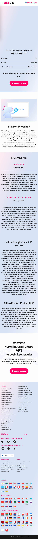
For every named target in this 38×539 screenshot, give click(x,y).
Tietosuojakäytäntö (21, 463)
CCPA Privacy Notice (21, 465)
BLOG (25, 434)
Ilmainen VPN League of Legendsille (25, 392)
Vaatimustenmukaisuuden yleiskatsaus (24, 461)
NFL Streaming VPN (22, 407)
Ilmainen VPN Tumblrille (6, 419)
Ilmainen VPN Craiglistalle (6, 416)
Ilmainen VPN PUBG (22, 396)
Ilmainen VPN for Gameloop (24, 390)
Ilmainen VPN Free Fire (23, 388)
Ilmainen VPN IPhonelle (6, 392)
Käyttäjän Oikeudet (21, 469)
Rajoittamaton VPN (5, 471)
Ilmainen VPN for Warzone (23, 398)
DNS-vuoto (3, 425)
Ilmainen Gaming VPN (22, 386)
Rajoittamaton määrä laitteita (7, 469)
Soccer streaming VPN (23, 411)
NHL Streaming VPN (22, 409)
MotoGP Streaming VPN (23, 405)
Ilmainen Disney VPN (5, 427)
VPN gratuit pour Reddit (6, 410)
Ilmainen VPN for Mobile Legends (25, 394)
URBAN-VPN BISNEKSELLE (4, 434)
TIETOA (18, 459)
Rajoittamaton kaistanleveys (7, 467)
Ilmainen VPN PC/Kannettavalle (7, 394)
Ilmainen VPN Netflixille (6, 417)
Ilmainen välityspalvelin (6, 398)
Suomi (6, 455)
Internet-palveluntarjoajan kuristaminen (9, 461)
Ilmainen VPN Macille (5, 400)
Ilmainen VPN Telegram (6, 429)
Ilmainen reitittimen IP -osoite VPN (8, 414)
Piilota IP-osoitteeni (5, 404)
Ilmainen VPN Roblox (5, 412)
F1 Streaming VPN (22, 404)
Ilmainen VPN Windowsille (6, 402)
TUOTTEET (3, 386)
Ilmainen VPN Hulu (5, 390)
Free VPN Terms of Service (22, 467)
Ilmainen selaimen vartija (6, 388)
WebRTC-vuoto (4, 423)
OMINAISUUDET (5, 459)
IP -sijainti (3, 406)
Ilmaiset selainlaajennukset (7, 421)
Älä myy (18, 471)
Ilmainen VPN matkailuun (6, 396)
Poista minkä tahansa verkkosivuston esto (9, 465)
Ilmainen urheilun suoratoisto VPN (25, 402)
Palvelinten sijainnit (5, 463)
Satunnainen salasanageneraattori (8, 408)
